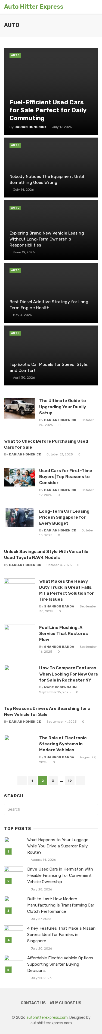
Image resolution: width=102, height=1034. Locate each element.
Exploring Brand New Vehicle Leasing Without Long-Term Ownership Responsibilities (47, 239)
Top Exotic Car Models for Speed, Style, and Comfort (49, 367)
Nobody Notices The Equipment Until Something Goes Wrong (47, 179)
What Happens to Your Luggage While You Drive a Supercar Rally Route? (57, 846)
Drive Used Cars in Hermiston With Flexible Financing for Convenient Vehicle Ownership (60, 875)
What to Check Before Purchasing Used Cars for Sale (46, 444)
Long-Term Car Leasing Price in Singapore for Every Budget (64, 517)
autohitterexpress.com (47, 1017)
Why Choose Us (65, 1003)
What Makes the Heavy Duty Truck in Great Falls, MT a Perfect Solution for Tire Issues (66, 590)
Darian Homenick (30, 127)
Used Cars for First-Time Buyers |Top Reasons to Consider (65, 476)
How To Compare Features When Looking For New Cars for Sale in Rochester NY (68, 673)
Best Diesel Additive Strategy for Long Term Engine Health (49, 304)
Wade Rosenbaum (60, 687)
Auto (15, 55)
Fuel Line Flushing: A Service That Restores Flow (63, 633)
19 (70, 781)
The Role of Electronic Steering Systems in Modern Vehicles (62, 743)
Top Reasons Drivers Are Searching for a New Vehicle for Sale (47, 711)
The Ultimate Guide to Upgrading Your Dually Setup (62, 406)
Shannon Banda (59, 606)
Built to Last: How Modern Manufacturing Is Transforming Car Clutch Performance (60, 905)
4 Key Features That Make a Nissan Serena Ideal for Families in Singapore (61, 934)
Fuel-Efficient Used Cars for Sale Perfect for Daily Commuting (48, 110)
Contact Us (33, 1003)
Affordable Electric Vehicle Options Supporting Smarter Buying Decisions (60, 964)
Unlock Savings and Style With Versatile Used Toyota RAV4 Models (46, 554)
